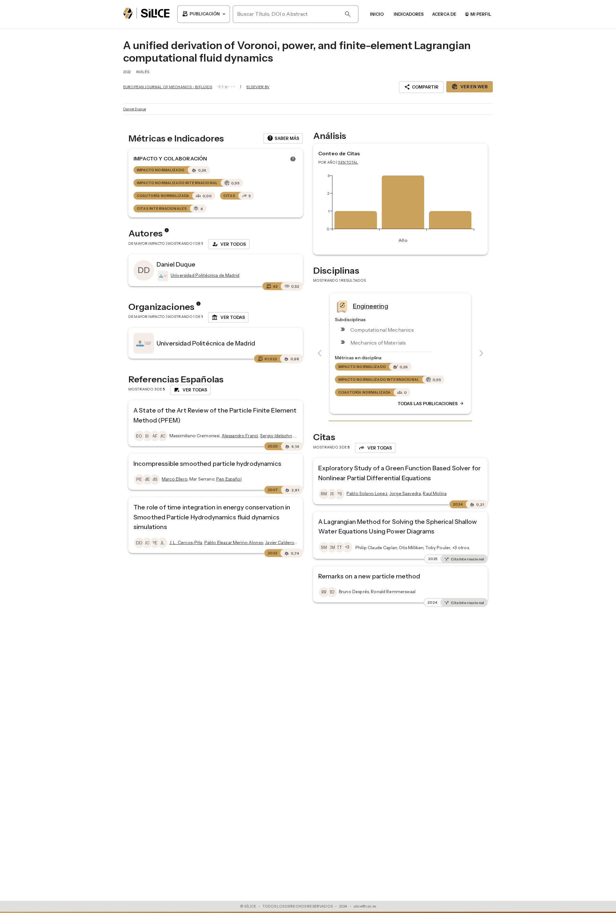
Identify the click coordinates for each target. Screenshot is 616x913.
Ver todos (228, 244)
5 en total (348, 162)
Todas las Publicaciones (431, 403)
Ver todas (228, 317)
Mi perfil (478, 14)
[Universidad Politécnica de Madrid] (162, 276)
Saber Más (283, 138)
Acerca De (444, 14)
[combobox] (203, 14)
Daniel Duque (134, 109)
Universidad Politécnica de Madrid (206, 343)
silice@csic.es (365, 906)
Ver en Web (469, 86)
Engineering (370, 306)
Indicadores (409, 14)
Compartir (421, 87)
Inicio (377, 14)
